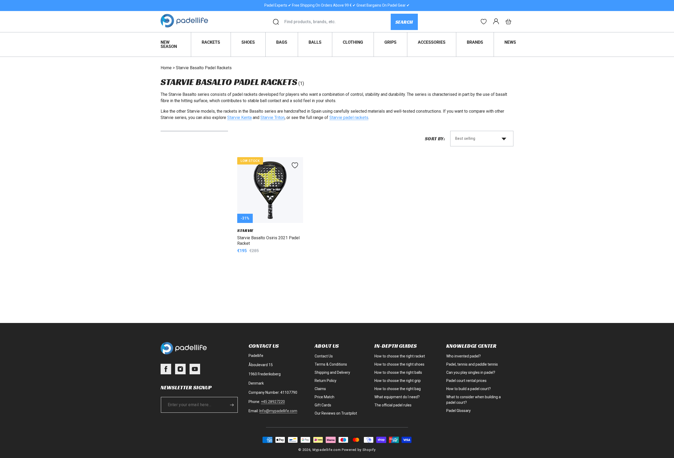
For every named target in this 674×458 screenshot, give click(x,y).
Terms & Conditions (331, 364)
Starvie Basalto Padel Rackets (204, 67)
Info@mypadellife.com (278, 411)
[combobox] (337, 22)
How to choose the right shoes (399, 364)
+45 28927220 (273, 402)
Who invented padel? (463, 356)
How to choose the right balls (398, 372)
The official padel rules (393, 405)
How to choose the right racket (399, 356)
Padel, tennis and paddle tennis (472, 364)
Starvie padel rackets (348, 117)
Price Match (324, 397)
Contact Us (324, 356)
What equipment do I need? (397, 397)
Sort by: (435, 139)
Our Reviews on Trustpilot (336, 413)
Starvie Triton (272, 117)
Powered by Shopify (359, 450)
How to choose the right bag (397, 389)
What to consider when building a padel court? (473, 400)
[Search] (276, 22)
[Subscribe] (232, 405)
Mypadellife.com (327, 450)
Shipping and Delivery (332, 372)
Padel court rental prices (466, 381)
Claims (320, 389)
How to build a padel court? (468, 389)
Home (166, 67)
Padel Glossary (458, 411)
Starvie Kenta (239, 117)
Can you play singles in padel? (470, 372)
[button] (508, 21)
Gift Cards (323, 405)
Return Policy (325, 381)
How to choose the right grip (397, 381)
